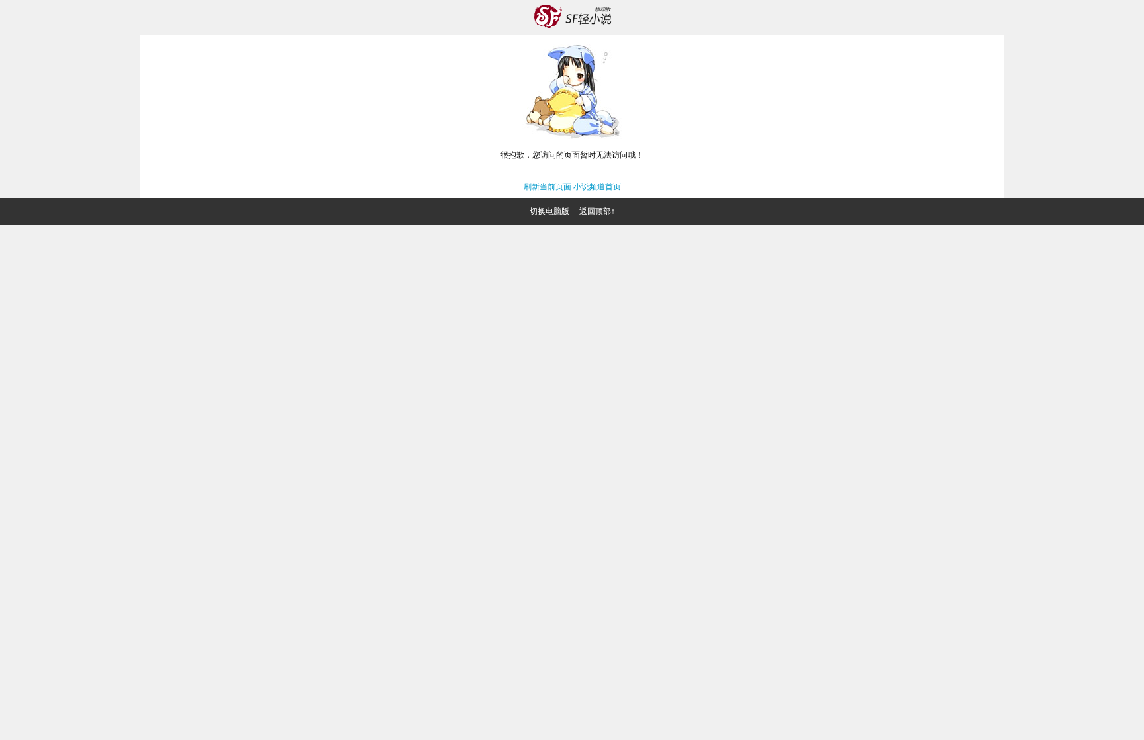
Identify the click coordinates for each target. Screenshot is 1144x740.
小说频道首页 (597, 186)
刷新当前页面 (547, 186)
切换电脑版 (549, 211)
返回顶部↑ (597, 211)
